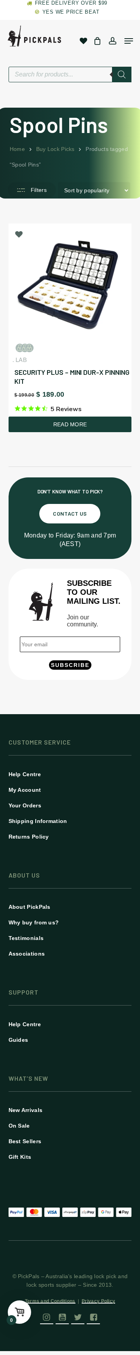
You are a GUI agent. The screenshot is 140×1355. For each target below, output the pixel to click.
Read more (70, 424)
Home (17, 149)
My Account (25, 790)
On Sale (19, 1126)
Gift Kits (20, 1157)
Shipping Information (38, 821)
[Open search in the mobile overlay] (70, 74)
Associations (27, 954)
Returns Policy (29, 837)
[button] (69, 513)
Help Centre (25, 774)
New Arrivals (26, 1110)
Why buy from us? (34, 922)
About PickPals (30, 907)
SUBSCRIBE (70, 665)
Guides (18, 1040)
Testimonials (26, 938)
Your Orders (25, 805)
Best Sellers (25, 1141)
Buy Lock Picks (55, 149)
